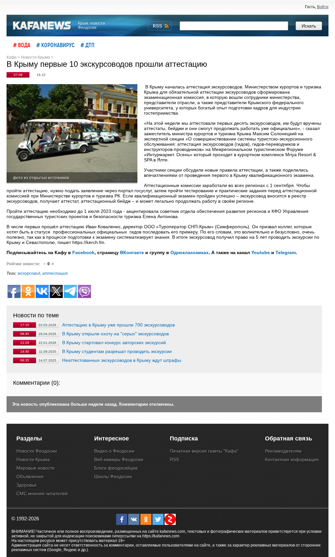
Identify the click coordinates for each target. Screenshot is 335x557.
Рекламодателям (283, 451)
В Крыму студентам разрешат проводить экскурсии (117, 351)
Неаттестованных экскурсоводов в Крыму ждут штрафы (121, 360)
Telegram (285, 252)
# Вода (21, 44)
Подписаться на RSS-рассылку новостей (159, 25)
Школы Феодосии (113, 476)
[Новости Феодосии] (42, 25)
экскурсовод (28, 273)
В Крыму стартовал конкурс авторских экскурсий (114, 342)
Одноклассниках (189, 252)
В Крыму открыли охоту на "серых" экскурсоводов (115, 333)
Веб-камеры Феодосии (118, 459)
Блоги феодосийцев (115, 468)
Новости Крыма (33, 459)
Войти (322, 7)
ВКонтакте (132, 252)
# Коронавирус (55, 44)
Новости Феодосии (36, 451)
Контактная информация (292, 459)
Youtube (260, 252)
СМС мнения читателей (42, 493)
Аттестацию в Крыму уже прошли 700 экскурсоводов (118, 324)
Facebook (83, 252)
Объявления (30, 476)
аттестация (54, 273)
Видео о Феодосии (114, 451)
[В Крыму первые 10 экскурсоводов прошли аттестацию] (72, 133)
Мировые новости (35, 468)
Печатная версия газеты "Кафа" (204, 451)
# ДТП (87, 44)
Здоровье (26, 485)
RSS (174, 459)
